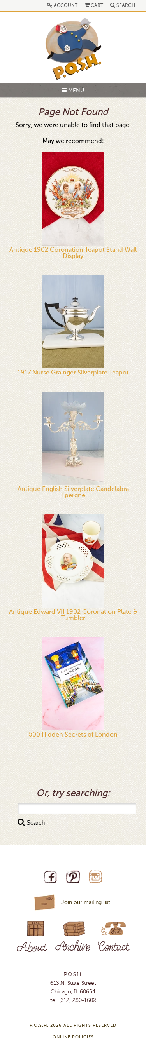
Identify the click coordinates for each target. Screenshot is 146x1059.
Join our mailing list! (86, 902)
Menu (75, 90)
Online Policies (73, 1037)
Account (65, 5)
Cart (96, 5)
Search (125, 5)
